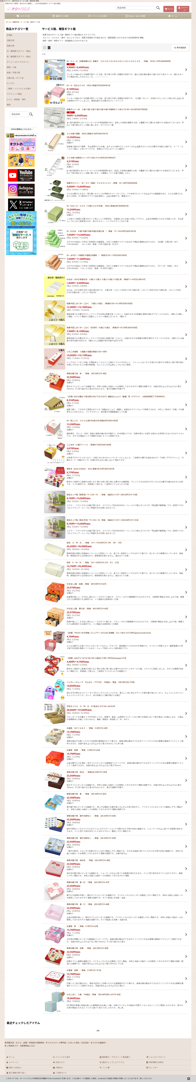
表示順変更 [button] (181, 48)
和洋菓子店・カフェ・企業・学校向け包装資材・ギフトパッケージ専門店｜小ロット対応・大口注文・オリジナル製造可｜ (56, 1043)
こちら (149, 1078)
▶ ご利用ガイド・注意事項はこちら (20, 1046)
